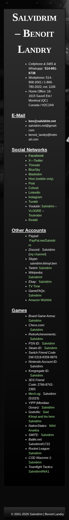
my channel (37, 254)
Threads (34, 165)
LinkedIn (34, 192)
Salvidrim (47, 206)
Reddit (33, 220)
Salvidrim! (35, 277)
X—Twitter (36, 160)
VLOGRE (35, 210)
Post (32, 183)
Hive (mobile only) (41, 178)
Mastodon (35, 174)
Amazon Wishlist (40, 300)
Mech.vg (34, 393)
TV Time (34, 286)
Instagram (35, 197)
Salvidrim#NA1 (39, 471)
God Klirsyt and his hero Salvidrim (42, 416)
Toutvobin (35, 215)
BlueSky (34, 169)
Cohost (33, 188)
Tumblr (33, 201)
